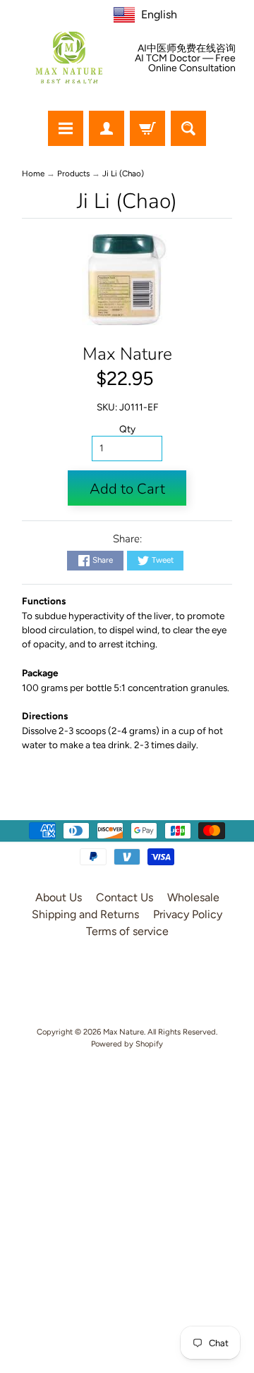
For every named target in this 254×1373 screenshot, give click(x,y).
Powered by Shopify (127, 1044)
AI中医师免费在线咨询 (187, 49)
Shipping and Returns (85, 914)
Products (73, 173)
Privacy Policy (187, 914)
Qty (127, 428)
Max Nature (127, 354)
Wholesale (193, 897)
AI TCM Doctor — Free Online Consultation (185, 63)
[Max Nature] (69, 57)
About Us (58, 897)
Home (33, 173)
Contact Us (124, 897)
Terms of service (127, 931)
